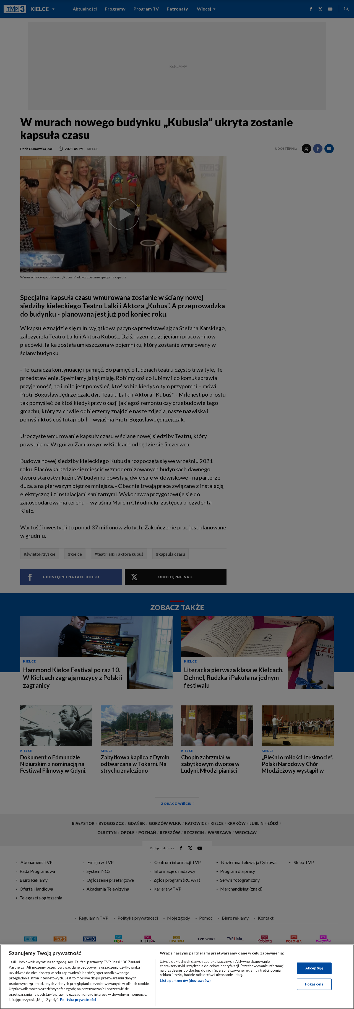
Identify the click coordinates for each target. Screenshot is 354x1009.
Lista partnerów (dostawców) (185, 980)
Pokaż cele (314, 984)
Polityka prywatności (78, 999)
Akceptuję (314, 968)
